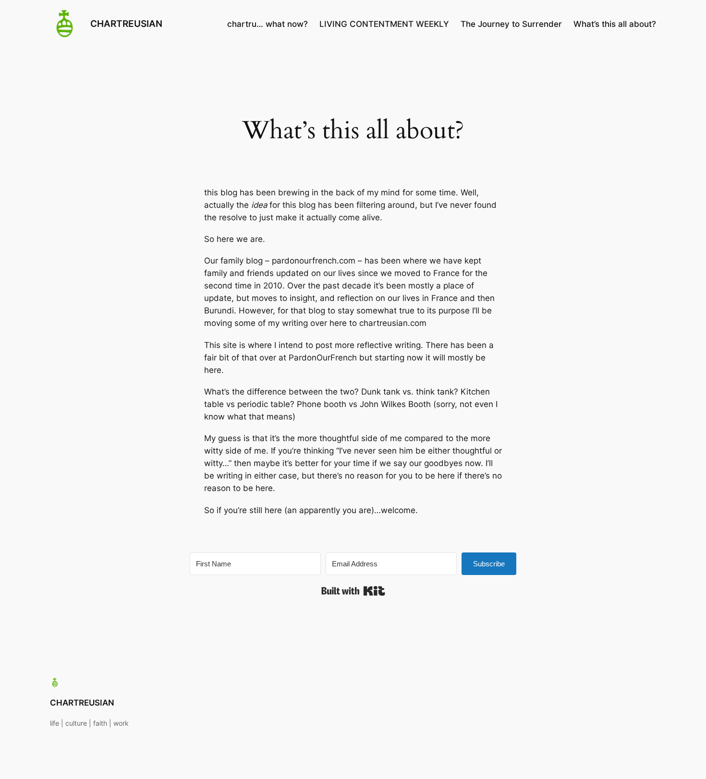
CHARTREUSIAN (126, 23)
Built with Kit (353, 590)
